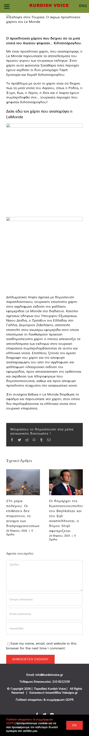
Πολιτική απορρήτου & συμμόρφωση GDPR (44, 700)
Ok (74, 725)
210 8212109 (61, 681)
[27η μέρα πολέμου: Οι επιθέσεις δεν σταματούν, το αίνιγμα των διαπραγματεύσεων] (23, 482)
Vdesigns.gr (70, 692)
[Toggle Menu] (7, 6)
